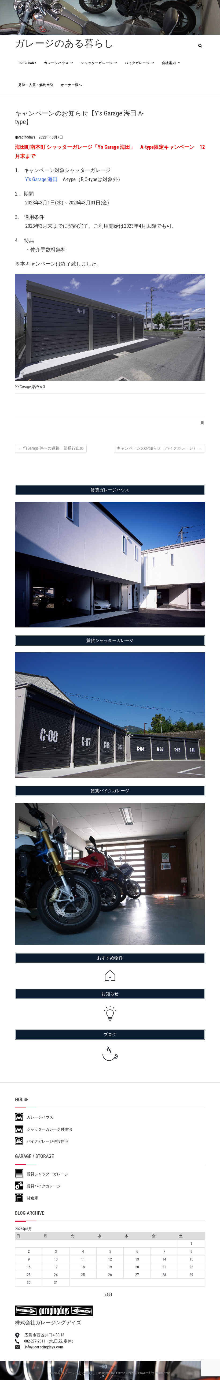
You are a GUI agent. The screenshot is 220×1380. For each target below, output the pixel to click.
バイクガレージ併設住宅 (45, 1141)
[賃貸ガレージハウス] (110, 505)
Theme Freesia (126, 1373)
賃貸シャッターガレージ (45, 1174)
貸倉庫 (30, 1198)
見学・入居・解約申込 (36, 85)
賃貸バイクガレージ (42, 1186)
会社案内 (169, 63)
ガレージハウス (56, 63)
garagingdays (25, 137)
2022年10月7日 (51, 137)
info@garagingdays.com (41, 1347)
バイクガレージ (137, 63)
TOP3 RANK (27, 63)
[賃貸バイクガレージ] (110, 806)
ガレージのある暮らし (64, 43)
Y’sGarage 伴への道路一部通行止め (51, 448)
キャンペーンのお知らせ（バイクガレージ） (159, 448)
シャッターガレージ (97, 63)
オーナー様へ (71, 85)
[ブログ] (110, 1053)
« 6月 (108, 1294)
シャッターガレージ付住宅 (47, 1129)
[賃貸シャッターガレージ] (110, 655)
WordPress (162, 1373)
